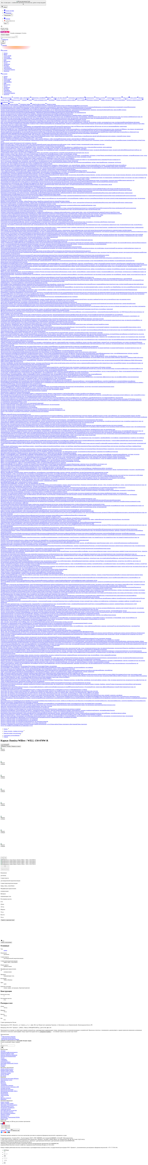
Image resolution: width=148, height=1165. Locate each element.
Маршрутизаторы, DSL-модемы (20, 443)
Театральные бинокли (38, 375)
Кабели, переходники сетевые (123, 443)
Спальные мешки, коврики (29, 327)
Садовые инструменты (7, 239)
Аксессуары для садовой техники (119, 234)
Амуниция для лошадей (11, 350)
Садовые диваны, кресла (15, 152)
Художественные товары (7, 371)
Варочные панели (25, 107)
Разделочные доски (41, 165)
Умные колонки (49, 436)
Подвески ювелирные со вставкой (83, 382)
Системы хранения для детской (109, 274)
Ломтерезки (70, 114)
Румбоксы (60, 269)
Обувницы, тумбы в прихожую (36, 138)
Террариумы (86, 347)
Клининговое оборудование (20, 365)
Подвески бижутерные (74, 284)
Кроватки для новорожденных (37, 455)
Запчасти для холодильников (52, 404)
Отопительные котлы (12, 190)
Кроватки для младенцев (22, 271)
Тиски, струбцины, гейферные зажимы (23, 217)
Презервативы (107, 311)
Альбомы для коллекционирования (52, 370)
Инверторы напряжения (95, 440)
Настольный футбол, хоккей (55, 367)
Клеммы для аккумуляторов (107, 248)
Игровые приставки (13, 132)
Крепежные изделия (6, 192)
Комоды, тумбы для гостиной (35, 458)
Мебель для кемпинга (6, 332)
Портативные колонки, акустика (36, 436)
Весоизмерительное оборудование (97, 363)
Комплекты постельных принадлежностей (35, 478)
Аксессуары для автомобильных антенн (98, 255)
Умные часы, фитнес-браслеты (48, 120)
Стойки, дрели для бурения (86, 212)
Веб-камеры (120, 440)
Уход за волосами (5, 289)
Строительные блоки (30, 186)
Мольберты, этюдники (42, 372)
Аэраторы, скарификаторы (109, 227)
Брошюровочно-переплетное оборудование (34, 352)
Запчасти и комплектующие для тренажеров (12, 407)
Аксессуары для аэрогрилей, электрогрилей (75, 118)
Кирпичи (22, 186)
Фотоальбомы (24, 172)
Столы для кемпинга (50, 332)
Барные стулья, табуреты (25, 457)
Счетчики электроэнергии (23, 197)
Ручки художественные (47, 371)
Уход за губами (112, 287)
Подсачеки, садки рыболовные (64, 339)
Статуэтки (78, 172)
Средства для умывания (63, 287)
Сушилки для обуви (135, 415)
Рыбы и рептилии (5, 347)
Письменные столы (27, 466)
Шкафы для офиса (81, 356)
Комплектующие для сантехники (9, 177)
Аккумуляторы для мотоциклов (78, 248)
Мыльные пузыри (21, 266)
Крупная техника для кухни (8, 105)
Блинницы (15, 111)
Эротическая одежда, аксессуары (25, 390)
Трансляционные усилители (12, 435)
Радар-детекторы (58, 255)
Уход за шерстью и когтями (78, 346)
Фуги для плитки (69, 198)
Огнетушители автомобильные (25, 256)
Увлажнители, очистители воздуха (71, 417)
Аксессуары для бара (6, 162)
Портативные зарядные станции (17, 249)
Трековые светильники (59, 209)
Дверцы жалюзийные (106, 155)
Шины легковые (13, 246)
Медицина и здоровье (60, 394)
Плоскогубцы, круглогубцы (37, 219)
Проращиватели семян (69, 115)
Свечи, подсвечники (78, 473)
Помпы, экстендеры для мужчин (89, 386)
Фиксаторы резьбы (79, 205)
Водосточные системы (35, 188)
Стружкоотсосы (52, 213)
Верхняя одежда (52, 299)
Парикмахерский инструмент (120, 289)
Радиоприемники (38, 433)
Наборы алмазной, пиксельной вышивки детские (129, 269)
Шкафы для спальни (75, 461)
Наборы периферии (40, 440)
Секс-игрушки (4, 386)
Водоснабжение (5, 174)
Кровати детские (54, 277)
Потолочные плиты (37, 204)
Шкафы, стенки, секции (34, 147)
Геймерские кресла (52, 457)
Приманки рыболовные (53, 336)
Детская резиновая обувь (29, 281)
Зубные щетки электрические (19, 306)
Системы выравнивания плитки (122, 198)
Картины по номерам (12, 368)
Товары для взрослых (106, 100)
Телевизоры (7, 64)
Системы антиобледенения (105, 190)
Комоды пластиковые (89, 138)
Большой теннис (75, 324)
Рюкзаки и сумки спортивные (61, 323)
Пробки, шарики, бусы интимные (32, 386)
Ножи (17, 163)
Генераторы (30, 212)
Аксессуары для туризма (120, 329)
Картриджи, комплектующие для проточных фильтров (67, 174)
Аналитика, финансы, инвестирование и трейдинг (54, 393)
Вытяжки (25, 105)
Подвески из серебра (126, 382)
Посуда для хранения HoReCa (33, 359)
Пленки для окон (79, 472)
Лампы (121, 469)
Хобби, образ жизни (10, 396)
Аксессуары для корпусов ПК (115, 129)
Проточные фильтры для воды (35, 174)
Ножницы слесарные (61, 216)
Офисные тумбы (90, 468)
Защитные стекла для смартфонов (89, 430)
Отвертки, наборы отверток (48, 216)
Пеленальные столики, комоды (67, 138)
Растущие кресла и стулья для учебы (54, 466)
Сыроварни (44, 111)
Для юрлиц (8, 13)
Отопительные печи (44, 190)
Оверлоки (78, 415)
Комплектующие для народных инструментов (59, 379)
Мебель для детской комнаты (8, 277)
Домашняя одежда (61, 299)
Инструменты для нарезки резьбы (37, 220)
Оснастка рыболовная (87, 336)
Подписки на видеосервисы (47, 126)
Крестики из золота (33, 382)
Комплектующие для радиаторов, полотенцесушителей (105, 180)
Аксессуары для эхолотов (111, 339)
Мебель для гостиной (6, 458)
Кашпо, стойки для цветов (15, 473)
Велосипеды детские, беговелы (47, 278)
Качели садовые (58, 152)
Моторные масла (17, 251)
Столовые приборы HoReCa (75, 357)
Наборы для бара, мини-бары (94, 162)
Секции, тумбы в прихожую (19, 148)
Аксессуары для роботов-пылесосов (62, 421)
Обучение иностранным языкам (97, 399)
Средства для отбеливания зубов (94, 306)
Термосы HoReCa (9, 361)
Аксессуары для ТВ (72, 126)
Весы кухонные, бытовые (16, 115)
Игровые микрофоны (12, 133)
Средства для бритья (72, 296)
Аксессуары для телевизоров (8, 126)
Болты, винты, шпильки (75, 192)
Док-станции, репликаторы (58, 442)
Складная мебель (65, 327)
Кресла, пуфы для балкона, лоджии (60, 156)
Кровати (17, 455)
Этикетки (91, 354)
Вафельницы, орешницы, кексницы (92, 109)
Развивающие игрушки (21, 264)
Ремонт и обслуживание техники (9, 411)
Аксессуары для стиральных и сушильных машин (36, 422)
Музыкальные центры (49, 433)
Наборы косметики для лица (11, 288)
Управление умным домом (18, 446)
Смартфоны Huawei (74, 426)
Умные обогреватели (97, 448)
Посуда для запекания (40, 161)
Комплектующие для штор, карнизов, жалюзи (63, 472)
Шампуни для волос (15, 289)
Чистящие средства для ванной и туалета (96, 475)
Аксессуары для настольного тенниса (55, 324)
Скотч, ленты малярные (60, 221)
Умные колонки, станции (32, 446)
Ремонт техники (30, 411)
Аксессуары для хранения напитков (34, 162)
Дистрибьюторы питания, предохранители (120, 252)
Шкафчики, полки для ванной (48, 460)
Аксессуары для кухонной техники (10, 116)
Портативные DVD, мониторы (85, 252)
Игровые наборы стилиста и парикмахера (55, 266)
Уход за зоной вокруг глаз (50, 287)
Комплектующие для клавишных (24, 378)
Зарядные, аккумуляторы (44, 442)
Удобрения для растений (24, 241)
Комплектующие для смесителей (56, 179)
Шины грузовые (33, 246)
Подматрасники (88, 455)
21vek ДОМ (7, 57)
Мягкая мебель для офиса (69, 356)
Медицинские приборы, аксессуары (10, 303)
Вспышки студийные (112, 123)
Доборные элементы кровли (73, 188)
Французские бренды (10, 285)
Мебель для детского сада (87, 277)
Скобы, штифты (38, 192)
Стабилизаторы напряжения (81, 440)
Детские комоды (46, 277)
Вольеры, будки (17, 343)
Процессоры (93, 129)
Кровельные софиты (60, 188)
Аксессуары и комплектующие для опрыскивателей (65, 233)
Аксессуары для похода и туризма (9, 329)
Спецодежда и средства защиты (9, 223)
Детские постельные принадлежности (50, 271)
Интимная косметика (6, 389)
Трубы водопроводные (58, 180)
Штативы (125, 122)
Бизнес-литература (5, 393)
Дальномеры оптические (50, 375)
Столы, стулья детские (16, 466)
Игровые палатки (31, 274)
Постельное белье (51, 478)
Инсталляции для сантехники (21, 180)
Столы (2, 140)
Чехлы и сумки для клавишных (57, 378)
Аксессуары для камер (58, 122)
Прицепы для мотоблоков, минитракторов (66, 234)
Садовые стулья (26, 152)
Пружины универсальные (126, 192)
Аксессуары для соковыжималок (95, 118)
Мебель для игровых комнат (80, 274)
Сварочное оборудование (26, 215)
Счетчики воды (34, 197)
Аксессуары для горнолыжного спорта (105, 316)
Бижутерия (3, 284)
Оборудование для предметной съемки (96, 123)
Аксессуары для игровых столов (74, 367)
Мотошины (53, 246)
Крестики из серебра (43, 382)
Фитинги (84, 181)
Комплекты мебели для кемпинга (21, 332)
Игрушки (3, 263)
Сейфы (41, 356)
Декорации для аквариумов (53, 347)
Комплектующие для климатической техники (13, 424)
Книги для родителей (117, 397)
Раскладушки (95, 455)
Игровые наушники (120, 132)
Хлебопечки (105, 109)
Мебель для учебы (5, 466)
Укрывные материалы (32, 233)
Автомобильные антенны (70, 255)
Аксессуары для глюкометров (83, 305)
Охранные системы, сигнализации (76, 451)
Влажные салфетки (26, 295)
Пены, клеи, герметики (7, 205)
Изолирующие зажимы (54, 194)
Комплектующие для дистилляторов (27, 169)
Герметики (24, 205)
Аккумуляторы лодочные (108, 334)
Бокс (14, 320)
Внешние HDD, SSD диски (30, 134)
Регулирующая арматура (13, 181)
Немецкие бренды (43, 285)
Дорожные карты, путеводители (12, 331)
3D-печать (89, 368)
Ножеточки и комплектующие (44, 163)
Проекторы (56, 119)
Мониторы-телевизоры (31, 119)
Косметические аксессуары (57, 302)
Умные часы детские (34, 120)
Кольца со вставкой (52, 381)
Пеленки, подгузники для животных (127, 342)
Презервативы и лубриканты (8, 392)
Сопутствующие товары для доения (90, 242)
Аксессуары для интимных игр (47, 388)
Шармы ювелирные (11, 382)
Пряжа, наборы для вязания (26, 374)
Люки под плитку (19, 210)
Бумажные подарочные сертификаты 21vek (29, 410)
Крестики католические (68, 382)
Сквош (100, 324)
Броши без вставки (19, 385)
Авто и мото (133, 97)
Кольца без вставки (63, 381)
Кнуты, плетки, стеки (33, 388)
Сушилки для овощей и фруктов (31, 115)
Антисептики (80, 309)
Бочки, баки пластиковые (44, 233)
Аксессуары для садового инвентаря (52, 239)
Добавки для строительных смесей (103, 184)
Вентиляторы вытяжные (21, 418)
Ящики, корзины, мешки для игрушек (127, 274)
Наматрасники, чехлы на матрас (62, 455)
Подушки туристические (11, 328)
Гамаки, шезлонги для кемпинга (73, 332)
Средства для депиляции (39, 296)
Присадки (50, 251)
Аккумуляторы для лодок (93, 248)
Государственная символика (8, 403)
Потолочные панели (26, 204)
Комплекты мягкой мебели (93, 136)
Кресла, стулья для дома (102, 458)
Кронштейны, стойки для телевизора (38, 462)
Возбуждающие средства (38, 389)
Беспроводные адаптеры (57, 443)
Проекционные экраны (65, 119)
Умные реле (125, 446)
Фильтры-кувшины (82, 170)
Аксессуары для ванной (73, 460)
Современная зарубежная (127, 400)
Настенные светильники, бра (68, 469)
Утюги (48, 415)
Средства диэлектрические (27, 194)
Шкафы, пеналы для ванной (33, 460)
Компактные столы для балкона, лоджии (80, 156)
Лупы (30, 375)
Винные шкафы (72, 105)
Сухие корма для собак (11, 342)
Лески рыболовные (42, 336)
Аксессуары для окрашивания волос (137, 292)
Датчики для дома (62, 451)
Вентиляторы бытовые (19, 417)
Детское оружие (125, 264)
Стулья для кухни (23, 144)
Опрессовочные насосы (111, 181)
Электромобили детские (90, 278)
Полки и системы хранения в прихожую (37, 148)
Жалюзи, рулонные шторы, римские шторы (20, 472)
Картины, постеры (16, 172)
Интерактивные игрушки (36, 263)
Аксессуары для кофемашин (64, 116)
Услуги (5, 62)
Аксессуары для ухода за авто (25, 259)
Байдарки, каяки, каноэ (21, 334)
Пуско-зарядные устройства (121, 248)
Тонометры (23, 303)
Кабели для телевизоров (33, 126)
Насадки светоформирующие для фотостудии (62, 123)
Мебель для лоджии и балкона (8, 155)
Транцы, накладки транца (76, 334)
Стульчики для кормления (82, 144)
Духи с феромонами (26, 389)
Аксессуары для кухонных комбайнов (124, 116)
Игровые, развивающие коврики (36, 264)
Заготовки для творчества (116, 368)
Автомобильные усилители (51, 252)
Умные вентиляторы (75, 448)
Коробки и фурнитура (6, 201)
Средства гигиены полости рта (42, 306)
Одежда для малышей (41, 281)
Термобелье (28, 299)
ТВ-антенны (58, 126)
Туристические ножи (68, 329)
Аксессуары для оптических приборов (67, 375)
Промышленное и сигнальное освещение (19, 209)
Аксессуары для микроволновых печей (29, 116)
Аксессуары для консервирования (44, 168)
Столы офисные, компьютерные (30, 356)
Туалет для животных (111, 342)
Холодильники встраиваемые (46, 107)
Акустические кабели (58, 435)
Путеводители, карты (86, 394)
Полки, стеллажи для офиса (121, 356)
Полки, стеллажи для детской (34, 277)
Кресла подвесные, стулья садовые (61, 155)
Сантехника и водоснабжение (76, 97)
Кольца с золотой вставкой (105, 381)
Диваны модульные (64, 136)
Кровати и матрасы (6, 455)
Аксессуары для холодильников (57, 425)
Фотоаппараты (14, 122)
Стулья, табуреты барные (34, 144)
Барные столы (16, 140)
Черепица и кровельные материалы (20, 188)
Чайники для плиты (38, 170)
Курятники (29, 244)
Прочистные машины (30, 183)
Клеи (85, 205)
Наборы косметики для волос (69, 289)
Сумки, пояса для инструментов (52, 223)
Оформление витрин (44, 364)
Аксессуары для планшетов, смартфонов (86, 429)
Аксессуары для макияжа (7, 302)
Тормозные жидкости (71, 251)
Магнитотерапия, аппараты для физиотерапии (73, 303)
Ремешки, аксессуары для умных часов (66, 120)
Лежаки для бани (72, 154)
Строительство (90, 97)
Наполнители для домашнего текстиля (112, 478)
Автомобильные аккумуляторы (16, 248)
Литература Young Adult (48, 400)
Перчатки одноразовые (70, 309)
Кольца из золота (116, 381)
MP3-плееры (56, 436)
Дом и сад (125, 97)
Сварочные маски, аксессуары (54, 215)
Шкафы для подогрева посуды (33, 108)
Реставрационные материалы (13, 199)
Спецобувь (84, 223)
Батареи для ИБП (69, 440)
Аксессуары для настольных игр (91, 367)
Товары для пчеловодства (7, 245)
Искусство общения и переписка (92, 393)
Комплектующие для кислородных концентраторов (40, 305)
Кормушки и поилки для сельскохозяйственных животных (121, 242)
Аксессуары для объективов (115, 122)
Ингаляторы (29, 303)
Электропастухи (36, 244)
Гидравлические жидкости (84, 251)
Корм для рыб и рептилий (23, 347)
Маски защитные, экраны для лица (38, 309)
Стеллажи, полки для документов (77, 468)
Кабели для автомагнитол (13, 253)
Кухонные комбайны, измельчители (34, 114)
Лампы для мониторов (92, 133)
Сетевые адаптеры (75, 443)
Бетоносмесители (22, 212)
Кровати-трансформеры (29, 145)
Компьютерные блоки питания (46, 129)
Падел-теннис (105, 324)
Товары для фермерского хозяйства (10, 242)
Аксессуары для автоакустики (101, 252)
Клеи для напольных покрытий (52, 205)
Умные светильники (101, 446)
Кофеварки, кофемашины (36, 112)
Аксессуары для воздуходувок (87, 235)
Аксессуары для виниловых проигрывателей (112, 433)
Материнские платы (59, 129)
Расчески (9, 291)
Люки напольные (28, 210)
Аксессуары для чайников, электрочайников (65, 170)
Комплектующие (5, 129)
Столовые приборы (69, 159)
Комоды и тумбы (72, 147)
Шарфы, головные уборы (41, 299)
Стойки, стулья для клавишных (41, 378)
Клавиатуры (27, 440)
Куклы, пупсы (68, 263)
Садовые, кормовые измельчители (75, 227)
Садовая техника (5, 227)
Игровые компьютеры (42, 127)
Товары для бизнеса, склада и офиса (65, 100)
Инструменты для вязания (40, 374)
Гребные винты (119, 334)
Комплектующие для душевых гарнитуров (16, 179)
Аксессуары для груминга (12, 346)
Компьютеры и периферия (38, 97)
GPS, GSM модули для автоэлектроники (59, 260)
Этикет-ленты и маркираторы (80, 363)
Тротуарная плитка (41, 186)
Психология (20, 394)
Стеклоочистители (80, 419)
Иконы (94, 172)
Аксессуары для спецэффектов (116, 376)
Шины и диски (5, 246)
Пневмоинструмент (116, 213)
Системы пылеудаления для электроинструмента (98, 213)
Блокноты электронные (60, 354)
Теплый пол (85, 190)
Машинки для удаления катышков (121, 415)
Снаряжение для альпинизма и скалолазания (115, 327)
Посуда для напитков (21, 159)
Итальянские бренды (132, 284)
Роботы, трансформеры (49, 263)
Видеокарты (34, 129)
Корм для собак (10, 345)
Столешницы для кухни (30, 143)
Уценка (6, 53)
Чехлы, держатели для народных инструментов (34, 379)
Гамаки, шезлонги (49, 152)
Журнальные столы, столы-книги (85, 147)
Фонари (129, 329)
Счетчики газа (12, 197)
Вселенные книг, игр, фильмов (24, 396)
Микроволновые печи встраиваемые (84, 107)
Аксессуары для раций (112, 363)
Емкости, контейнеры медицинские (67, 311)
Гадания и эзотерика (105, 367)
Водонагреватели (13, 174)
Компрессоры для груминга (26, 346)
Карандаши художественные (33, 371)
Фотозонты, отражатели (80, 123)
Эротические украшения (40, 390)
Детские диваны (73, 136)
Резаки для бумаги (50, 352)
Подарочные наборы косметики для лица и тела (33, 173)
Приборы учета (5, 197)
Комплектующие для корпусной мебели (113, 150)
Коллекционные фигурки (55, 133)
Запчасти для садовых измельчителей (48, 237)
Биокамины (121, 417)
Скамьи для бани (38, 154)
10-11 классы (53, 399)
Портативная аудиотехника (8, 436)
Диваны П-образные (39, 136)
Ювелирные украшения (92, 100)
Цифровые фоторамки (134, 122)
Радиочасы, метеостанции (27, 433)
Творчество (4, 368)
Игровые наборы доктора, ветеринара (76, 266)
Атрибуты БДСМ (5, 388)
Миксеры (58, 114)
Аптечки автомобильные (40, 256)
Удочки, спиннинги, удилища (17, 336)
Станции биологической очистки (98, 230)
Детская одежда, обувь (6, 280)
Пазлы (46, 367)
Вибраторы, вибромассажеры (16, 386)
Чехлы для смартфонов (74, 430)
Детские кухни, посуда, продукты (112, 264)
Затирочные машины (98, 212)
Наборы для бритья (51, 173)
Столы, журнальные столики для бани (98, 140)
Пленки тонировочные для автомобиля (77, 257)
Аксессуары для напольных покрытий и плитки (13, 198)
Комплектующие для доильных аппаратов (70, 242)
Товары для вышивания (12, 374)
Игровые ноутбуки (46, 132)
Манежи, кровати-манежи (88, 271)
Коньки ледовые (16, 316)
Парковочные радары (82, 255)
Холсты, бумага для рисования (122, 371)
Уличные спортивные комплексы (55, 318)
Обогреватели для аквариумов (98, 347)
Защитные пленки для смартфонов (107, 430)
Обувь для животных (56, 343)
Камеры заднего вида (105, 260)
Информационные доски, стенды (109, 353)
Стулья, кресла (64, 147)
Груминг (3, 346)
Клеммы (18, 194)
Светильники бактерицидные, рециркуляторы (118, 303)
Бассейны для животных (125, 343)
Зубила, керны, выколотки (85, 216)
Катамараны (30, 334)
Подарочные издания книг (99, 400)
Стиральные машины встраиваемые (37, 415)
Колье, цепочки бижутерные (60, 284)
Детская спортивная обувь (16, 281)
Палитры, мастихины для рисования (78, 372)
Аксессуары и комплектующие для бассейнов (13, 238)
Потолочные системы (15, 204)
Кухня (2, 143)
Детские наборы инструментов (94, 266)
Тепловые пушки (27, 213)
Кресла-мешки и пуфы (14, 453)
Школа (5, 54)
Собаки (3, 342)
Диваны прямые (20, 136)
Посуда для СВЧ (44, 158)
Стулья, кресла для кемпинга (37, 332)
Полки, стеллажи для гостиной (70, 458)
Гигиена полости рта (6, 306)
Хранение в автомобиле (113, 257)
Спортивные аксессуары (7, 323)
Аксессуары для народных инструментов (11, 379)
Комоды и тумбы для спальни (51, 461)
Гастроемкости (70, 158)
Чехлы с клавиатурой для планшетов (28, 432)
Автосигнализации (26, 255)
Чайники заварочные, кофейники (24, 170)
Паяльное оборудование (39, 215)
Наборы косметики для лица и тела (72, 293)
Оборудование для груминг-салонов (43, 346)
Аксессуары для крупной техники (10, 425)
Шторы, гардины (36, 472)
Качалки (90, 274)
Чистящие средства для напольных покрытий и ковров (25, 476)
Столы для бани (47, 154)
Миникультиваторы (17, 228)
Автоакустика (22, 252)
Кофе (5, 60)
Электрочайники (25, 112)
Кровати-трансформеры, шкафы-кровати (110, 455)
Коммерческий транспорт (7, 262)
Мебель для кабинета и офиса (8, 468)
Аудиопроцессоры (137, 252)
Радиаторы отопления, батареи (74, 190)
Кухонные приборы (20, 165)
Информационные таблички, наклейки (128, 353)
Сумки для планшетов (79, 432)
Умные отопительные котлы (132, 448)
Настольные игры (16, 367)
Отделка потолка (5, 204)
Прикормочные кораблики (14, 341)
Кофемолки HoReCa (130, 360)
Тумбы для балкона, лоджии (11, 156)
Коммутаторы (67, 443)
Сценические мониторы (21, 376)
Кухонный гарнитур (9, 143)
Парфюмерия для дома (41, 282)
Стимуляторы (76, 386)
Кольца (2, 381)
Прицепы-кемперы (65, 328)
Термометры (57, 303)
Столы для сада (85, 152)
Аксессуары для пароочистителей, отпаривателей (62, 422)
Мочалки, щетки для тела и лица (12, 295)
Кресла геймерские (130, 132)
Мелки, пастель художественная (105, 371)
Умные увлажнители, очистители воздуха (114, 448)
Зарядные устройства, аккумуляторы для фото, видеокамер (92, 122)
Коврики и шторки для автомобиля (58, 257)
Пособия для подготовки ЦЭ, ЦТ (66, 399)
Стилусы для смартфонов (123, 430)
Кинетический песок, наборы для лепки (89, 269)
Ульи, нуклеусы (18, 245)
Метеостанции (32, 418)
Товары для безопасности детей (28, 151)
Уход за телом (4, 293)
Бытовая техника (6, 97)
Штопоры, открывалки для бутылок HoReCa (43, 360)
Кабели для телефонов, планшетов (128, 432)
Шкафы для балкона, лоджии (92, 155)
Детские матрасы (63, 277)
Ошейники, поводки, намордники (55, 342)
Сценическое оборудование (8, 376)
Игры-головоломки (39, 367)
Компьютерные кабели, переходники (27, 442)
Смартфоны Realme (114, 426)
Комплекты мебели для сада (37, 152)
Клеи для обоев (39, 205)
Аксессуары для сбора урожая (70, 239)
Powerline (82, 443)
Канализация (4, 183)
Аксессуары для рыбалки (98, 339)
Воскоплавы (63, 296)
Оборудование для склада (125, 363)
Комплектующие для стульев (42, 150)
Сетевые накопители (50, 134)
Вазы (60, 473)
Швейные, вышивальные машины (67, 415)
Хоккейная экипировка (76, 316)
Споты (59, 469)
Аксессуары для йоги (18, 314)
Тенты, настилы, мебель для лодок (52, 334)
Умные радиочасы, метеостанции (18, 450)
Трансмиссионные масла (28, 251)
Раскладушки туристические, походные (92, 332)
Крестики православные (55, 382)
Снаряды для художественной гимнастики (62, 320)
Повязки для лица (59, 309)
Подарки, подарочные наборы (13, 173)
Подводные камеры (32, 339)
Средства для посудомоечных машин (96, 425)
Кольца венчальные (9, 381)
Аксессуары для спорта (67, 321)
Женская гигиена (5, 310)
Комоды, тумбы (5, 138)
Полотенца (69, 478)
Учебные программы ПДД (124, 399)
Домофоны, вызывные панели (50, 451)
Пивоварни (84, 168)
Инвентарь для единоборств (23, 320)
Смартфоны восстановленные (21, 426)
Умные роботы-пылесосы (15, 448)
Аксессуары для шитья (90, 374)
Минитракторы (8, 228)
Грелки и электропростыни (92, 303)
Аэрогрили (21, 109)
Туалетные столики (52, 140)
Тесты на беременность (38, 311)
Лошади (3, 350)
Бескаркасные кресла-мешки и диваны (110, 136)
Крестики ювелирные (22, 382)
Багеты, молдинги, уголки (49, 204)
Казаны (23, 331)
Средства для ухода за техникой (112, 118)
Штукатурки (36, 184)
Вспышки (49, 122)
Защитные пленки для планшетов (64, 432)
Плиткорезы (17, 221)
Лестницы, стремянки (18, 239)
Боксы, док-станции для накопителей (133, 129)
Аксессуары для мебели (78, 150)
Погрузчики (116, 212)
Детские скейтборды (70, 278)
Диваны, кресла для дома (21, 147)
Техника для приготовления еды (9, 109)
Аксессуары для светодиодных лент (90, 209)
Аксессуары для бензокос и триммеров (121, 235)
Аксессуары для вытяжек (25, 425)
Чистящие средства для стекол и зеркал (75, 475)
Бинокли (14, 375)
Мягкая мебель (4, 136)
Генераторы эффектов (67, 376)
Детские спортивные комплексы (64, 274)
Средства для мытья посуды (130, 475)
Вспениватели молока (63, 112)
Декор (2, 473)
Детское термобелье (118, 280)
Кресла (2, 453)
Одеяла (22, 478)
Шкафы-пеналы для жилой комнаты (48, 454)
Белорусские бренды (33, 285)
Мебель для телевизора (7, 462)
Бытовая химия (5, 475)
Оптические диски (67, 134)
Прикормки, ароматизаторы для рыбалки (70, 336)
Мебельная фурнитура (130, 150)
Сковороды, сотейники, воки (18, 158)
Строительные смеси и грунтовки (9, 184)
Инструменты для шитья (66, 374)
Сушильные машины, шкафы (89, 415)
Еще (5, 23)
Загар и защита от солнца (7, 298)
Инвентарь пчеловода (66, 245)
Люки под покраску (38, 210)
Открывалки (77, 168)
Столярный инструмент (7, 217)
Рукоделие (3, 374)
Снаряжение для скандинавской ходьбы (41, 320)
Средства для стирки (14, 475)
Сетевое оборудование (6, 443)
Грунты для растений (36, 241)
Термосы (20, 329)
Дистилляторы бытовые (69, 169)
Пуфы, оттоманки (63, 453)
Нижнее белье (8, 299)
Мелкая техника (5, 115)
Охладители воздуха (47, 417)
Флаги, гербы (19, 403)
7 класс (41, 399)
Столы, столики (14, 144)
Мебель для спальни (6, 461)
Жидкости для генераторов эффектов (98, 376)
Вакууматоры (43, 115)
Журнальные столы (62, 140)
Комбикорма (103, 242)
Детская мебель (5, 464)
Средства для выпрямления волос (119, 292)
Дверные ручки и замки (34, 201)
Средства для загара (19, 298)
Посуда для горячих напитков (35, 159)
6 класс (37, 399)
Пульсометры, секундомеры (21, 323)
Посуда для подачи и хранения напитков (53, 159)
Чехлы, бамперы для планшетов (67, 429)
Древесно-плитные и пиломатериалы (10, 187)
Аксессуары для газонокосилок (103, 235)
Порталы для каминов (9, 418)
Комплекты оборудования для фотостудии (129, 123)
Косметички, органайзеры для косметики (25, 302)
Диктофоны (63, 436)
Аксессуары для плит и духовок (40, 425)
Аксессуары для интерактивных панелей (89, 353)
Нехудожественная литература (9, 394)
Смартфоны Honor (64, 426)
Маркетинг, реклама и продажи (18, 393)
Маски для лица (74, 287)
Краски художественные (78, 371)
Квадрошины (59, 246)
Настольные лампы (52, 469)
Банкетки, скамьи (69, 148)
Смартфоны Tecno (104, 426)
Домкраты (58, 213)
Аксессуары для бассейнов (32, 238)
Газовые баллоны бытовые (43, 418)
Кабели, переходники (121, 126)
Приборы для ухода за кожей (123, 287)
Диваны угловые (29, 136)
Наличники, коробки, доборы (20, 201)
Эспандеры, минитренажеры (53, 314)
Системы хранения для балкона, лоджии (122, 155)
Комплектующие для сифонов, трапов (38, 179)
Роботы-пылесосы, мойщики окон (40, 419)
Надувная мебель (67, 152)
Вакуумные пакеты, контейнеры (48, 116)
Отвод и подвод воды (46, 180)
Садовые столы (71, 140)
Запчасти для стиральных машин (35, 404)
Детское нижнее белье (62, 280)
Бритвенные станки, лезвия (25, 296)
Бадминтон (68, 324)
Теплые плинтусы (93, 190)
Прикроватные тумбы (22, 138)
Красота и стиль (16, 100)
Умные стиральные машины (39, 448)
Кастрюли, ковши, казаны (33, 158)
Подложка (28, 198)
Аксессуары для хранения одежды (122, 299)
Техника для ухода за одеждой (8, 415)
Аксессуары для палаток (15, 327)
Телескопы (26, 375)
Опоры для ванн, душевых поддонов (47, 177)
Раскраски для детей (79, 397)
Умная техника (4, 448)
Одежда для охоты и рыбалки (90, 299)
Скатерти (74, 478)
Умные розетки (92, 446)
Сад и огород (4, 231)
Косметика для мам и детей (40, 293)
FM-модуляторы (40, 252)
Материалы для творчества (130, 368)
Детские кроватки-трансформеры (44, 145)
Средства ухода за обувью (67, 300)
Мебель (49, 97)
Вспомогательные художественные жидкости (24, 372)
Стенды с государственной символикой (33, 403)
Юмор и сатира (23, 401)
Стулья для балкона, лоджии (43, 156)
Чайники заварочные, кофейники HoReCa (127, 357)
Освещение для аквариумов (125, 347)
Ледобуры (74, 339)
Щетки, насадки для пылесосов (45, 421)
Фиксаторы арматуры (108, 192)
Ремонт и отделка (100, 97)
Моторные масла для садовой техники (20, 235)
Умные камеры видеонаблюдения (48, 446)
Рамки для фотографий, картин (36, 172)
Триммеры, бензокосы (15, 227)
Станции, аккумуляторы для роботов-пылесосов (104, 421)
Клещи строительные (72, 216)
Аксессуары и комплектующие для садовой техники (14, 234)
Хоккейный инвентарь (64, 316)
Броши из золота (28, 385)
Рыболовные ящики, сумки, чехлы (47, 339)
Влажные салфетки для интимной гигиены (58, 310)
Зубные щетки (54, 306)
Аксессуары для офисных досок (70, 353)
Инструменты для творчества (35, 370)
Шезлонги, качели (113, 271)
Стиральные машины (9, 69)
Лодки (13, 334)
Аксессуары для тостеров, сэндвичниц (104, 116)
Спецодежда (78, 223)
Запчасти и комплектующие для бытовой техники (14, 404)
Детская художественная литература (20, 397)
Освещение (4, 469)
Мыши (22, 440)
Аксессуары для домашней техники (10, 421)
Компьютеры (33, 127)
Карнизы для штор (46, 472)
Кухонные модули (19, 143)
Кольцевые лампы (21, 123)
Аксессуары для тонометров (68, 305)
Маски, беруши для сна (95, 478)
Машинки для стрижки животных (62, 346)
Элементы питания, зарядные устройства (48, 437)
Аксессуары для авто (6, 257)
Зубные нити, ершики (63, 306)
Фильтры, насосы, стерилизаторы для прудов (64, 230)
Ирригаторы (30, 306)
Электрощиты (21, 195)
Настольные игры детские (21, 269)
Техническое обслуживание (25, 412)
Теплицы (54, 231)
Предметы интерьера (49, 172)
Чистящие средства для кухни (115, 475)
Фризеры (10, 111)
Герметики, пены (91, 205)
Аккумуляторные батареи (65, 437)
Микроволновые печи (29, 109)
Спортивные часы (33, 323)
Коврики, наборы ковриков (53, 479)
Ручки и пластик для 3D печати (100, 368)
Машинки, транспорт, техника (80, 263)
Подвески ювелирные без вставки (101, 382)
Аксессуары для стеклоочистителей (84, 422)
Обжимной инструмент (24, 219)
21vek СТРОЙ (7, 55)
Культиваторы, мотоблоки (43, 227)
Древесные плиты (60, 187)
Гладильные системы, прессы (104, 415)
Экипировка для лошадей (38, 350)
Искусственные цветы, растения (50, 473)
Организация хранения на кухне (9, 166)
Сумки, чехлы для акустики (88, 435)
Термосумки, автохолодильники (45, 329)
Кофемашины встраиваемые (101, 107)
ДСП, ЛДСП (34, 187)
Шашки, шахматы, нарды (27, 367)
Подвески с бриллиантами (17, 383)
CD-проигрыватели (71, 436)
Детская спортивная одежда (106, 280)
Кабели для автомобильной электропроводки (123, 260)
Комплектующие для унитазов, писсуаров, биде (128, 177)
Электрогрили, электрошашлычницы (73, 109)
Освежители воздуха (62, 476)
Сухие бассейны (96, 274)
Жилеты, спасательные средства (98, 335)
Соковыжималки (47, 112)
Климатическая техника (7, 417)
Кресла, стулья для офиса (39, 468)
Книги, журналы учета (72, 354)
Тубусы (67, 372)
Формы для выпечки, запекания (25, 161)
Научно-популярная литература (46, 394)
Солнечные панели (31, 249)
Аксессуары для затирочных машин (103, 224)
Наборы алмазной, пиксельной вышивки (28, 368)
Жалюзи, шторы (5, 472)
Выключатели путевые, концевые (63, 195)
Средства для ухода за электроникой (105, 126)
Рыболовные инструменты (125, 339)
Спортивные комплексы (29, 318)
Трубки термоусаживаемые (41, 194)
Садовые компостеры (88, 231)
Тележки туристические (39, 328)
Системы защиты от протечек (27, 181)
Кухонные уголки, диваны (52, 136)
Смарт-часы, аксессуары (7, 120)
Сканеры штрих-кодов (67, 363)
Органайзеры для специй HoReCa (92, 357)
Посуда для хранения (23, 166)
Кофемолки (55, 112)
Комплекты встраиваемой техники (118, 107)
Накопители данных (6, 134)
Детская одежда (16, 280)
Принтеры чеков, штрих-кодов (53, 363)
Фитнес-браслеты (24, 120)
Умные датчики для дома (63, 446)
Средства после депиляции (53, 296)
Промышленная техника (7, 365)
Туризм (2, 327)
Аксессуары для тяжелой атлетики (127, 320)
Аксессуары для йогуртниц (56, 118)
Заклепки (66, 192)
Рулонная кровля (112, 188)
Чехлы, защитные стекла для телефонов (58, 430)
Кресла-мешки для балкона (45, 155)
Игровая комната (5, 274)
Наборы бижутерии (107, 284)
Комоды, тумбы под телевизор (21, 462)
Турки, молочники (48, 170)
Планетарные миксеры (50, 114)
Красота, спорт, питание (132, 394)
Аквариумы (13, 347)
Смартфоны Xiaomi (43, 426)
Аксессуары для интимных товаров (54, 389)
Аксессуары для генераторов (86, 224)
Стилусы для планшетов (91, 432)
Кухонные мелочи (118, 165)
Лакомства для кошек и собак (38, 342)
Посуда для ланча (59, 166)
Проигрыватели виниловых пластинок (89, 433)
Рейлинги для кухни (87, 166)
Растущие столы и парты (81, 140)
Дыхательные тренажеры (38, 303)
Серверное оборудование (64, 127)
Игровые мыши (99, 132)
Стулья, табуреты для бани (105, 457)
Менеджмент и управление (34, 393)
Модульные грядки (77, 231)
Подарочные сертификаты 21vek (9, 410)
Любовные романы (10, 401)
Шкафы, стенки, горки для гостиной (52, 458)
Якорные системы (127, 334)
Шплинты (116, 192)
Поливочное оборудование (15, 231)
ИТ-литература (34, 394)
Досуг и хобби (81, 100)
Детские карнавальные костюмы (55, 281)
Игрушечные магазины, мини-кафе (35, 266)
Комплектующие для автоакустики (68, 252)
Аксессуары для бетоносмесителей (50, 224)
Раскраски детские (41, 269)
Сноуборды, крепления (89, 316)
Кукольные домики (125, 263)
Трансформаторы (76, 195)
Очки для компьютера (55, 130)
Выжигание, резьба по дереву (71, 269)
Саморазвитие (26, 394)
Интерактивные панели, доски (38, 353)
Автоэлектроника (5, 255)
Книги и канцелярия (119, 100)
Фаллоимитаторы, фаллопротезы (64, 386)
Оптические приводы (102, 129)
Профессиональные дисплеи (78, 119)
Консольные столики (125, 140)
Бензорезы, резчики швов (72, 212)
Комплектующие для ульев (29, 245)
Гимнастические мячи (67, 314)
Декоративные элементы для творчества (17, 370)
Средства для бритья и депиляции (9, 296)
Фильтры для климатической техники (54, 424)
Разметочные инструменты (21, 220)
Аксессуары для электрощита (32, 195)
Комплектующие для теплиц (64, 231)
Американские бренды (22, 285)
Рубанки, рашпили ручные (83, 217)
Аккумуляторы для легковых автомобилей (36, 248)
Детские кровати (24, 455)
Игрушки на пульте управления (21, 263)
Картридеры (59, 134)
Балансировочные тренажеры (103, 314)
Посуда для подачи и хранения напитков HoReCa (54, 359)
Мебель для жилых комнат (8, 147)
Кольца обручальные (20, 381)
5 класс (33, 399)
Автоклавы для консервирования (32, 111)
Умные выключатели (82, 446)
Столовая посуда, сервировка (8, 159)
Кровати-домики (125, 455)
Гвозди (23, 192)
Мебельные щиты (42, 187)
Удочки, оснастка (5, 336)
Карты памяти (37, 122)
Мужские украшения (96, 284)
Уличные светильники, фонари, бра (109, 469)
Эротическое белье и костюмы (9, 390)
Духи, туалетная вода (13, 282)
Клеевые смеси (22, 184)
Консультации (22, 411)
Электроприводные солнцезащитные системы (96, 472)
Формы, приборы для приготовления (86, 165)
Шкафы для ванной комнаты (115, 454)
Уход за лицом (4, 287)
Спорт (30, 100)
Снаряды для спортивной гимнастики (108, 320)
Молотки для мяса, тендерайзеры (104, 165)
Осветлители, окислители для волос (38, 292)
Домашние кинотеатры (61, 433)
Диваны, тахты (12, 136)
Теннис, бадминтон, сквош (8, 324)
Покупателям (7, 15)
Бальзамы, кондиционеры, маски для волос (31, 289)
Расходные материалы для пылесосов (82, 421)
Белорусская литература (70, 400)
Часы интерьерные (36, 473)
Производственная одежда (68, 223)
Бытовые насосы (22, 174)
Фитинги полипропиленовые (19, 176)
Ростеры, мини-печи (114, 109)
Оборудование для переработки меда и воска (48, 245)
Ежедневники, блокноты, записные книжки (42, 354)
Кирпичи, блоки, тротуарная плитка (10, 186)
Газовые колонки (22, 190)
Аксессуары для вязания (53, 374)
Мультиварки (38, 109)
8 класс (45, 399)
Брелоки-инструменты (108, 329)
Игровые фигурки (134, 264)
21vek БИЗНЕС (8, 58)
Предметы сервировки (101, 159)
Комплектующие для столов (27, 150)
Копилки (8, 172)
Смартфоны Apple (33, 426)
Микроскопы (20, 375)
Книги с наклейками (89, 397)
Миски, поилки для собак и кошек (87, 342)
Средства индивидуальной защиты (26, 223)
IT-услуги (28, 414)
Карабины (99, 192)
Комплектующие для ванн (64, 177)
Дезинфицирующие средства (115, 476)
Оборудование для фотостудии (9, 123)
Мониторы (22, 119)
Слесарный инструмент (7, 216)
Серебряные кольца (126, 381)
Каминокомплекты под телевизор (57, 462)
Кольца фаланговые (42, 381)
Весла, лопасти (65, 334)
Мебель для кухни (5, 144)
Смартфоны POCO (85, 426)
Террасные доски (51, 187)
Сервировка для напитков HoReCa (64, 360)
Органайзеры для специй (48, 166)
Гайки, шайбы (60, 192)
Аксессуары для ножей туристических (84, 329)
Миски (124, 165)
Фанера (29, 187)
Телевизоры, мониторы (7, 119)
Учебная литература (6, 399)
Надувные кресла (54, 453)
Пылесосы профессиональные (40, 213)
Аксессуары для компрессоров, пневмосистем (73, 213)
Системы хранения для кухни (96, 144)
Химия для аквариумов (112, 347)
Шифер (100, 188)
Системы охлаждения (70, 129)
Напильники (64, 217)
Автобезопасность (5, 256)
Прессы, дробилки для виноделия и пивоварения (50, 169)
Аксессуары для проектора (85, 126)
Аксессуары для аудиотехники (28, 435)
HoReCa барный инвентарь (8, 360)
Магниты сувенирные (86, 172)
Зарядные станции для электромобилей (107, 278)
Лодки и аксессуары (6, 334)
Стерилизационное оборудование (94, 419)
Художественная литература (8, 400)
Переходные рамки (31, 252)
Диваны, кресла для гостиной (20, 458)
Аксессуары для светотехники (73, 209)
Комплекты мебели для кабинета (103, 468)
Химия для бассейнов (44, 238)
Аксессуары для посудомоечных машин (75, 425)
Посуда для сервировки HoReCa (28, 357)
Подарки (3, 173)
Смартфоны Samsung (54, 426)
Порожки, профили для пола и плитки (84, 198)
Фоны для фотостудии (32, 123)
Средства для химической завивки (101, 292)
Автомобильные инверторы (46, 255)
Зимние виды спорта (6, 316)
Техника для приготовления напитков (11, 112)
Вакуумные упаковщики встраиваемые (67, 108)
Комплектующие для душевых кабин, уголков (77, 179)
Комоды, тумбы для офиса (92, 356)
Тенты (31, 328)
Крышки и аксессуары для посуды (58, 158)
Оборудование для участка (8, 230)
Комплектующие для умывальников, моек (105, 177)
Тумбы (15, 138)
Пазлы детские (32, 269)
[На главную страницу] (5, 33)
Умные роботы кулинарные (62, 448)
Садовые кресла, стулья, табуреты (89, 457)
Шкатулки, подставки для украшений (65, 172)
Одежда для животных (45, 343)
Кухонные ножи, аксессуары (8, 163)
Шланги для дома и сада (41, 231)
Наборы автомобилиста (53, 256)
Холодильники (8, 68)
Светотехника (4, 209)
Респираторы (51, 309)
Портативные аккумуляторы (29, 437)
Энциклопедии (36, 396)
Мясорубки (64, 114)
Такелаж (44, 212)
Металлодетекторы (113, 451)
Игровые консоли (53, 127)
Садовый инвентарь (37, 239)
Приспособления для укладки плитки (104, 198)
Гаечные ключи (37, 216)
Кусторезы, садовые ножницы (58, 227)
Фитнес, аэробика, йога (7, 314)
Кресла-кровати (72, 453)
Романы (17, 401)
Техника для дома (5, 419)
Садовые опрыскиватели (28, 231)
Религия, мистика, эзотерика (99, 394)
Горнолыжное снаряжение (35, 316)
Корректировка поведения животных (91, 343)
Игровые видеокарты (68, 132)
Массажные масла (16, 389)
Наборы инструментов (19, 216)
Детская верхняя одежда (74, 280)
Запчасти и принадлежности (134, 100)
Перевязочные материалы (51, 311)
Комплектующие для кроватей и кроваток (61, 150)
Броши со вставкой (9, 385)
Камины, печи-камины (33, 190)
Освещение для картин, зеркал (131, 469)
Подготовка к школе (111, 399)
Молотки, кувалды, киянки (53, 217)
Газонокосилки (32, 227)
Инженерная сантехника (7, 180)
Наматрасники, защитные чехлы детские (82, 464)
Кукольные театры (135, 263)
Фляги (100, 329)
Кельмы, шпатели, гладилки (27, 221)
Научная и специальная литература (116, 394)
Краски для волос (24, 292)
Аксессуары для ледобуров (84, 339)
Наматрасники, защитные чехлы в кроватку (89, 465)
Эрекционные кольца (108, 386)
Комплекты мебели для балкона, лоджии (27, 155)
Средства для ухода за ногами (107, 293)
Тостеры (61, 109)
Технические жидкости (7, 251)
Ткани (123, 478)
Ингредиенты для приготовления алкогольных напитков (114, 168)
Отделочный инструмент (7, 221)
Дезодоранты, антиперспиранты (90, 293)
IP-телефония (102, 443)
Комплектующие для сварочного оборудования (74, 215)
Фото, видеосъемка (6, 122)
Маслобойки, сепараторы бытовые (84, 115)
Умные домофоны (133, 446)
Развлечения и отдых (6, 367)
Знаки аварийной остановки (66, 256)
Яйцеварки (69, 111)
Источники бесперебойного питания (55, 440)
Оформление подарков (62, 173)
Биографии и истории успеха (75, 393)
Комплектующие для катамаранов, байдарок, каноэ (51, 335)
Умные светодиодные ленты (114, 446)
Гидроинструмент (108, 212)
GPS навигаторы (35, 255)
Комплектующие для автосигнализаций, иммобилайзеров (33, 260)
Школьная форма (25, 280)
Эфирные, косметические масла (27, 282)
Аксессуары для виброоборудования (69, 224)
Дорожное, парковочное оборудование (84, 256)
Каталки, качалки (15, 278)
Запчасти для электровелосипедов (53, 408)
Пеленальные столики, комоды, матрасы (70, 271)
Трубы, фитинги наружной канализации (68, 183)
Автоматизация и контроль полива (131, 231)
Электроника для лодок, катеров (13, 335)
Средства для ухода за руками (55, 293)
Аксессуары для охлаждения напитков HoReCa (85, 360)
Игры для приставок (23, 132)
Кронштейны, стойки (21, 126)
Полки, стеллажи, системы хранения (50, 147)
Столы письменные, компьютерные (29, 140)
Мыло (9, 293)
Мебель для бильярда (46, 325)
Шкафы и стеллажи (6, 454)
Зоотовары (51, 100)
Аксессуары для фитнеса (30, 314)
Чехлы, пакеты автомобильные (20, 257)
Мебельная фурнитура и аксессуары (10, 150)
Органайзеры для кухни (35, 166)
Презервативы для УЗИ (117, 311)
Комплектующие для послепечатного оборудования (82, 352)
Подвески (3, 382)
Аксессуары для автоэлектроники (9, 260)
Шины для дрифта (42, 246)
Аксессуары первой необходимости (97, 257)
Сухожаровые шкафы (21, 305)
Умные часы (16, 120)
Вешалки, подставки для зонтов (56, 148)
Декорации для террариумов (50, 349)
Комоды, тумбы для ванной (52, 138)
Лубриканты (127, 311)
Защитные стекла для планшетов (46, 432)
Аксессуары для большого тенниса (89, 324)
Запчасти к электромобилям (124, 278)
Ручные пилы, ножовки (40, 217)
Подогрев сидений (56, 259)
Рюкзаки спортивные (23, 328)
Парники (50, 231)
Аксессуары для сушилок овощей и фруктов (37, 118)
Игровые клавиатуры (109, 132)
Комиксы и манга (59, 400)
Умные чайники (51, 448)
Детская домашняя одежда (36, 280)
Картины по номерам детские (108, 269)
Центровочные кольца (69, 246)
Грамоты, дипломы (99, 354)
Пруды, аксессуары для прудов (44, 230)
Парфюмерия (4, 282)
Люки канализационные (85, 183)
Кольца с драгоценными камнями (89, 381)
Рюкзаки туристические (76, 327)
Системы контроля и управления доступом (96, 451)
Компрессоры (19, 213)
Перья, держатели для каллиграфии (62, 371)
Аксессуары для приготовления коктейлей (55, 162)
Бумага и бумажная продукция (9, 354)
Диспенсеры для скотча (73, 221)
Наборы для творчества (52, 269)
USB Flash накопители (17, 134)
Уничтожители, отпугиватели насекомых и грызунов (108, 231)
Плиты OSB (23, 187)
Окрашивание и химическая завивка (10, 292)
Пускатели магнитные (130, 195)
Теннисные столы (40, 324)
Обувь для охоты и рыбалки (25, 300)
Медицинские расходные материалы (10, 311)
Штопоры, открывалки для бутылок (111, 162)
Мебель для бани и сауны (7, 154)
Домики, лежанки (101, 342)
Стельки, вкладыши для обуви (53, 300)
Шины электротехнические (47, 195)
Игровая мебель (5, 137)
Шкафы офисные (64, 468)
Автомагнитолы (14, 252)
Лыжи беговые (24, 316)
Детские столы (43, 140)
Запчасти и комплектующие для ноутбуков (12, 406)
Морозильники (41, 105)
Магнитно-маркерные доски (22, 353)
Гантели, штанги (41, 314)
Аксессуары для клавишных (8, 378)
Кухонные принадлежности (8, 165)
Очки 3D (94, 126)
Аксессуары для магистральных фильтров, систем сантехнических (126, 174)
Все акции (4, 50)
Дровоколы (128, 227)
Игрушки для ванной (50, 264)
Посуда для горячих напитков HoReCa (58, 357)
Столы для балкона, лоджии (77, 155)
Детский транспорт (6, 278)
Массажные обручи (78, 314)
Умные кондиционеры (86, 448)
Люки (2, 210)
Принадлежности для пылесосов (28, 421)
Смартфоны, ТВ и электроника (21, 97)
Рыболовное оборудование (8, 339)
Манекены (99, 374)
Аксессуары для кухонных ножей (27, 163)
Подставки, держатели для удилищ (102, 336)
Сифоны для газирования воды (77, 112)
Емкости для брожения (93, 168)
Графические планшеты (20, 371)
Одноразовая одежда (89, 309)
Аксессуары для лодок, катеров (30, 335)
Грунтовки (91, 184)
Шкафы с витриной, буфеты (65, 454)
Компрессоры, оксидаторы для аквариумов (72, 347)
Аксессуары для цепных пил (103, 234)
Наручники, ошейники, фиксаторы (19, 388)
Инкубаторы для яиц (24, 242)
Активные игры (16, 267)
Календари (81, 354)
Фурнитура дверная (53, 201)
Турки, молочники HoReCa (108, 357)
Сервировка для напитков (18, 162)
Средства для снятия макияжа (86, 287)
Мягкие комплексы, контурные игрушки (93, 318)
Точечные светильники (47, 209)
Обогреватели (96, 417)
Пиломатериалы (69, 187)
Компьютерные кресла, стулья (39, 457)
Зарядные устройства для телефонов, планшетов (35, 430)
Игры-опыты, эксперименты (127, 266)
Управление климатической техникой (122, 190)
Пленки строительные (109, 221)
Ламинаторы (19, 352)
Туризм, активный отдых (40, 100)
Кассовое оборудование (33, 364)
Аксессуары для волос (17, 291)
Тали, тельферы (37, 212)
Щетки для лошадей (63, 350)
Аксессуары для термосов (30, 329)
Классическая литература (35, 400)
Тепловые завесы (104, 417)
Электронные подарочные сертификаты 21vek (53, 410)
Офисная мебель (5, 356)
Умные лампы (73, 446)
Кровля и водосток (6, 188)
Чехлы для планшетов (12, 432)
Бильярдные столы (10, 325)
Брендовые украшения (12, 284)
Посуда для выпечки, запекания (9, 161)
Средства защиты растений (49, 241)
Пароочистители (53, 419)
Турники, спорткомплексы (8, 318)
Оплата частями (10, 10)
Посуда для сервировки (89, 159)
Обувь (2, 300)
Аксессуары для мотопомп (120, 224)
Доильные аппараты (53, 242)
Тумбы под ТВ (79, 138)
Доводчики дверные (64, 201)
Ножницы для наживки (27, 341)
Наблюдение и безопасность (8, 451)
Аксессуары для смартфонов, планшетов (11, 430)
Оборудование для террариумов (15, 349)
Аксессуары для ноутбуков (42, 130)
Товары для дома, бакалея (60, 97)
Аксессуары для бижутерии (119, 284)
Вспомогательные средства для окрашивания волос (61, 292)
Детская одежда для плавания (131, 280)
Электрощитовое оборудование (9, 195)
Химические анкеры (91, 192)
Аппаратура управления (87, 195)
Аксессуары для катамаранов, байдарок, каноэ (77, 335)
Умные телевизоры (27, 448)
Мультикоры (31, 376)
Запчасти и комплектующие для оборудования (119, 230)
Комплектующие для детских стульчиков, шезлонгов (19, 273)
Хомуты (84, 192)
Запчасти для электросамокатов (36, 408)
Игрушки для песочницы (62, 264)
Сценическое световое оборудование (51, 376)
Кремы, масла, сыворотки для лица (17, 287)
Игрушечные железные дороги (112, 263)
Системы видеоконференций (54, 353)
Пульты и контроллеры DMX (80, 376)
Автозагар (27, 298)
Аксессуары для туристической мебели (35, 331)
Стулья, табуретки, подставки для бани (24, 154)
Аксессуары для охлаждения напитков (77, 162)
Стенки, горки (19, 454)
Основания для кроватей (77, 455)
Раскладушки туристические (52, 328)
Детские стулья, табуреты (64, 457)
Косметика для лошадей (51, 350)
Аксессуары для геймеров (41, 133)
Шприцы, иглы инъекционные (85, 311)
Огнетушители (40, 223)
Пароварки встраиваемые (84, 108)
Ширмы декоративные (101, 473)
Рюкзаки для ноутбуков (67, 130)
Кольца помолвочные (31, 381)
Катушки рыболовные (31, 336)
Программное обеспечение (114, 130)
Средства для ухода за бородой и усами (102, 289)
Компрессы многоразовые (38, 295)
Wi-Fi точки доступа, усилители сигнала (40, 443)
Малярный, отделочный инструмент (44, 221)
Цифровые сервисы (6, 414)
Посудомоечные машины (51, 105)
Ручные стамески (71, 217)
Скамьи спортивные (41, 318)
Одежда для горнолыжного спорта (124, 316)
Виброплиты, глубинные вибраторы (55, 212)
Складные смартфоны (11, 428)
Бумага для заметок (25, 354)
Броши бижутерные (85, 284)
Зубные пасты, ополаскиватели (77, 306)
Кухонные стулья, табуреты (11, 457)
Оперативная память (25, 129)
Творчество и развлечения (7, 269)
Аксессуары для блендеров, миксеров (16, 118)
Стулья (2, 457)
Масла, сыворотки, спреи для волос (52, 289)
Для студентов (78, 399)
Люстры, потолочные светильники (16, 469)
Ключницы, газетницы (80, 148)
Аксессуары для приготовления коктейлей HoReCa (111, 360)
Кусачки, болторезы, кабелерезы (53, 219)
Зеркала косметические (71, 302)
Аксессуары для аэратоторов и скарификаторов (42, 235)
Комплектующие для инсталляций (96, 181)
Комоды (11, 138)
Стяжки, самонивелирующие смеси (48, 184)
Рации (28, 363)
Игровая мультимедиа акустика (26, 133)
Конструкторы (9, 263)
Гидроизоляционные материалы (89, 188)
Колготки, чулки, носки (18, 299)
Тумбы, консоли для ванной (18, 460)
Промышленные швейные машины (37, 365)
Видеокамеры (22, 122)
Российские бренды (53, 285)
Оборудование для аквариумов (38, 347)
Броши (2, 385)
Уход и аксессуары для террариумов (33, 349)
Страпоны (100, 386)
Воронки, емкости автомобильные (42, 259)
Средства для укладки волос (84, 289)
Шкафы (13, 454)
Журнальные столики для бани (60, 154)
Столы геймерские (24, 137)
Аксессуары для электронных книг (106, 429)
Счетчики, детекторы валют (37, 363)
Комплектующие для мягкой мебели (93, 150)
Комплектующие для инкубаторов (39, 242)
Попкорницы (75, 111)
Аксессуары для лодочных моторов (92, 334)
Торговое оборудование (20, 364)
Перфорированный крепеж (49, 192)
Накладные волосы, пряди (30, 291)
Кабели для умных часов (83, 120)
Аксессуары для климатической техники (75, 424)
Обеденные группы (136, 140)
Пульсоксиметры (49, 303)
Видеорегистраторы (15, 255)
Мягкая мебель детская (74, 277)
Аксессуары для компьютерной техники (11, 130)
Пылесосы (6, 71)
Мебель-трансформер (6, 145)
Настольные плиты (63, 105)
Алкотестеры (13, 256)
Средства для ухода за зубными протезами (114, 306)
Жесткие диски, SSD (14, 129)
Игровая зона (4, 132)
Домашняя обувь (8, 300)
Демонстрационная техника (8, 353)
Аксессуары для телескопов (84, 375)
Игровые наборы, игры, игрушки (111, 266)
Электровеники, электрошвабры (66, 419)
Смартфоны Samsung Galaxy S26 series (129, 426)
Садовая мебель (5, 152)
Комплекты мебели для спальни (23, 461)
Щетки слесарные (96, 216)
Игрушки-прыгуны (74, 264)
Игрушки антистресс (10, 266)
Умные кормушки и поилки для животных (38, 450)
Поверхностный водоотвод (48, 188)
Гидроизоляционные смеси (81, 184)
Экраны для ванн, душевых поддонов (28, 177)
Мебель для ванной (6, 460)
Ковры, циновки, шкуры (23, 479)
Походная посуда (58, 329)
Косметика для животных (91, 346)
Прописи (24, 399)
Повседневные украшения (25, 284)
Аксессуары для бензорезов (34, 224)
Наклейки (86, 354)
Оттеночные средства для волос (83, 292)
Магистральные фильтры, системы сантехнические (95, 174)
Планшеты (21, 127)
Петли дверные (44, 201)
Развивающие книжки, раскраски (39, 397)
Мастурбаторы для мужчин (48, 386)
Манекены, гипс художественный (56, 372)
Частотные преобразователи (116, 195)
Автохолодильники (12, 259)
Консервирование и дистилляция (9, 168)
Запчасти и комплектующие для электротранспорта (14, 408)
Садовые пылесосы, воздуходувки (93, 227)
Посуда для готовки (6, 158)
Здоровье (24, 100)
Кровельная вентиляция (123, 188)
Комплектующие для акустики (44, 435)
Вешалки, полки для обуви (106, 356)
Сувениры (3, 172)
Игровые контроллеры (35, 132)
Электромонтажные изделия (8, 194)
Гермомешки (72, 323)
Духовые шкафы (34, 107)
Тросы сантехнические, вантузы (15, 183)
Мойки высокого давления (29, 228)
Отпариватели (54, 415)
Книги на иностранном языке (84, 400)
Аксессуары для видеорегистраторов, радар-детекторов (84, 260)
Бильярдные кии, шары (21, 325)
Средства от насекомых (74, 476)
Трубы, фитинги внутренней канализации (47, 183)
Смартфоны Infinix (95, 426)
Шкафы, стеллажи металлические (18, 363)
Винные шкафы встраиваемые (49, 108)
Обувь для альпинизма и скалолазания (93, 327)
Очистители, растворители (67, 205)
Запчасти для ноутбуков (29, 406)
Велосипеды (7, 61)
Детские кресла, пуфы (43, 453)
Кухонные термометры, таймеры (54, 165)
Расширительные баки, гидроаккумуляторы (38, 176)
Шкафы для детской (21, 277)
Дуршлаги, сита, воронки (69, 165)
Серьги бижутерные (37, 284)
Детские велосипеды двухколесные (29, 278)
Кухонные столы (8, 140)
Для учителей (85, 399)
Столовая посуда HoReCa (18, 359)
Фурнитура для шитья (78, 374)
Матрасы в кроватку (34, 271)
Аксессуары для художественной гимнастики (86, 320)
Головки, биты (29, 216)
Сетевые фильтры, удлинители (109, 440)
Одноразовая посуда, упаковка (100, 166)
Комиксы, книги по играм (67, 397)
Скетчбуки (133, 371)
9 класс (48, 399)
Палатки (6, 327)
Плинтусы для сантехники (78, 177)
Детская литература (6, 397)
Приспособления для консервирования (63, 168)
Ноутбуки (6, 65)
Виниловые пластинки (130, 433)
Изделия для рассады (61, 241)
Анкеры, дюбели (29, 192)
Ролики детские (80, 278)
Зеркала (13, 461)
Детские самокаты (60, 278)
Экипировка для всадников (24, 350)
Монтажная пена (31, 205)
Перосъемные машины (65, 244)
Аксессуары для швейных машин (126, 421)
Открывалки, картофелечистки (55, 115)
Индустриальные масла (59, 251)
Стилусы (32, 440)
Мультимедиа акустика (14, 433)
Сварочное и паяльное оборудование (10, 215)
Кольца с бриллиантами (74, 381)
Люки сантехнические (41, 181)
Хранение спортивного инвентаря (52, 321)
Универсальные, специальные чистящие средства (52, 475)
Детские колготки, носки (50, 280)
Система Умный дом (6, 446)
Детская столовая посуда (113, 159)
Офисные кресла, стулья (15, 356)
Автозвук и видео (5, 252)
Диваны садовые (81, 136)
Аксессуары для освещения (11, 471)
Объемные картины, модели (59, 368)
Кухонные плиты (32, 105)
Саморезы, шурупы (16, 192)
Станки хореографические (13, 321)
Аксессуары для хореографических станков (31, 321)
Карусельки (53, 274)
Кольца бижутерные (48, 284)
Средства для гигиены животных (30, 343)
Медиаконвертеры (110, 443)
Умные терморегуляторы (11, 447)
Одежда (3, 299)
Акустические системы (73, 433)
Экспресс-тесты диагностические (14, 313)
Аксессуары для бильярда (34, 325)
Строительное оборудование (8, 213)
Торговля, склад (5, 363)
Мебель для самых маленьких (8, 271)
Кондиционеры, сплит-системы (33, 417)
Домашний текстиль (6, 478)
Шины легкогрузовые (23, 246)
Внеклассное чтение (16, 399)
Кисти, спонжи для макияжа (43, 302)
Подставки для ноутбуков (28, 130)
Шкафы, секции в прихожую (80, 454)
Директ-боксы (38, 376)
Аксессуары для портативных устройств (11, 437)
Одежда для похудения (89, 314)
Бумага (18, 354)
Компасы (96, 329)
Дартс (64, 367)
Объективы (44, 122)
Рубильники (97, 195)
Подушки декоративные (83, 478)
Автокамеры (78, 246)
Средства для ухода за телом (25, 293)
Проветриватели (128, 417)
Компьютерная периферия (7, 440)
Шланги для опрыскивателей (86, 233)
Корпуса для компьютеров (83, 129)
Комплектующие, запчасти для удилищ (121, 336)
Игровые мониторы (79, 132)
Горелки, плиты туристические (44, 327)
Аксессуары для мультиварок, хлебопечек (83, 116)
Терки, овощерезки (31, 165)
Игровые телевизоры (89, 132)
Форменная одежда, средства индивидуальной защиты (15, 309)
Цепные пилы (25, 227)
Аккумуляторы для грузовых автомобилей (58, 248)
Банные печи (52, 190)
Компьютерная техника (7, 127)
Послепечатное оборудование (8, 352)
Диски (48, 246)
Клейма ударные (69, 220)
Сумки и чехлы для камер (70, 122)
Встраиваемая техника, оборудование (10, 107)
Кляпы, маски (59, 388)
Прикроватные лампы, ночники (38, 469)
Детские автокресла (99, 256)
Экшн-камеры (29, 122)
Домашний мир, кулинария (73, 394)
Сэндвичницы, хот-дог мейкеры (50, 109)
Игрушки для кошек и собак (71, 342)
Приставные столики (114, 140)
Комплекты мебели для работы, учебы (53, 356)
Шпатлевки (29, 184)
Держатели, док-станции (78, 437)
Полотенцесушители (34, 180)
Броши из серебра (37, 385)
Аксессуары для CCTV (35, 451)
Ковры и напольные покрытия (9, 479)
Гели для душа (14, 293)
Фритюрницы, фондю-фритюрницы (56, 111)
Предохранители (105, 195)
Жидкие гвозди (17, 205)
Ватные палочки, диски (25, 288)
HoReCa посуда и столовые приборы (10, 357)
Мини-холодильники (82, 105)
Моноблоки (27, 127)
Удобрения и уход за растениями (9, 241)
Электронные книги (28, 429)
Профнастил (105, 188)
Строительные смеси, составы (66, 184)
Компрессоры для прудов (82, 230)
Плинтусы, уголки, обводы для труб (40, 198)
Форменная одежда (78, 299)
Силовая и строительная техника (9, 212)
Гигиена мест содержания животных (72, 343)
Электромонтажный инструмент (9, 219)
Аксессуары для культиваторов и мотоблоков (67, 235)
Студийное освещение (44, 123)
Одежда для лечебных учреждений (103, 309)
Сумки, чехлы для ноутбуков (80, 130)
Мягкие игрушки (60, 263)
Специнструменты (67, 219)
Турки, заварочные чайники (8, 170)
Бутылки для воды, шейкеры (45, 323)
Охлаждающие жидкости (41, 251)
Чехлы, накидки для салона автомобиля (38, 257)
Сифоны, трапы (89, 177)
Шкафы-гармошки (34, 454)
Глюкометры (103, 303)
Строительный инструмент (114, 97)
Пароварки (21, 111)
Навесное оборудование (34, 234)
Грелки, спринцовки (98, 311)
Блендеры (22, 114)
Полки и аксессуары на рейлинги (73, 166)
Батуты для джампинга (117, 314)
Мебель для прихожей (6, 148)
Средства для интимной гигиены (123, 293)
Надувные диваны (126, 136)
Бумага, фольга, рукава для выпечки (68, 161)
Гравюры (84, 368)
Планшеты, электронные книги (9, 429)
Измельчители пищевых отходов (16, 108)
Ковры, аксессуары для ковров (38, 479)
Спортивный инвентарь (7, 320)
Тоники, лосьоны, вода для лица (35, 287)
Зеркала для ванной (61, 460)
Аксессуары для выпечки (52, 161)
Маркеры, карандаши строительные (55, 220)
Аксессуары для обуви (39, 300)
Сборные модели (25, 267)
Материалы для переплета (62, 352)
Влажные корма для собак (23, 342)
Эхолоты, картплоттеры (21, 339)
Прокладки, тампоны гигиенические (19, 310)
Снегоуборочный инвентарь (85, 239)
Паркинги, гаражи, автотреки (96, 263)
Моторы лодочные (38, 334)
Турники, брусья (19, 318)
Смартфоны (7, 67)
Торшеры (27, 469)
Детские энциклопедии (54, 397)
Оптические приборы (6, 375)
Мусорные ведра (18, 361)
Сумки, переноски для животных (110, 343)
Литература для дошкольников (103, 397)
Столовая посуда (78, 159)
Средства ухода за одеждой (105, 299)
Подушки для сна (16, 478)
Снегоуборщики (120, 227)
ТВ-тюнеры (64, 126)
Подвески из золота (115, 382)
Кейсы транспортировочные (131, 376)
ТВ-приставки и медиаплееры (45, 119)
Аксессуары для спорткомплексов (73, 318)
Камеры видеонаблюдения (22, 451)
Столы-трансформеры (59, 145)
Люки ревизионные (9, 210)
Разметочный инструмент (7, 220)
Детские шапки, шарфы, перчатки (90, 280)
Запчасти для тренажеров (30, 407)
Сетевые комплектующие (92, 443)
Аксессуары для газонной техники (86, 234)
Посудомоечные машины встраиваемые (64, 107)
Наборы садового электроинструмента (46, 228)
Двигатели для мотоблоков (48, 234)
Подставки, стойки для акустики (72, 435)
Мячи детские (8, 267)
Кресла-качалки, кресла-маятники (103, 147)
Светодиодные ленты (80, 133)
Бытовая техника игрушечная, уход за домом (91, 264)
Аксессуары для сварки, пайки (95, 215)
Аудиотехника (4, 433)
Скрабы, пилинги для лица (101, 287)
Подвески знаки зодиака (30, 383)
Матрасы (13, 455)
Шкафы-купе (26, 454)
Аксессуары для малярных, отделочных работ (91, 221)
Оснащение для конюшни (75, 350)
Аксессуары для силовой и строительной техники (14, 224)
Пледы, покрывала (61, 478)
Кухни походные (76, 152)
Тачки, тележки (28, 239)
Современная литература (22, 400)
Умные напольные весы (55, 450)
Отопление (3, 190)
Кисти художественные (91, 371)
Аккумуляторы (4, 248)
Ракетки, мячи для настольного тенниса (25, 324)
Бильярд (3, 325)
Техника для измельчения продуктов (10, 114)
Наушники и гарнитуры (21, 436)
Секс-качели (66, 388)
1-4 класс (29, 399)
